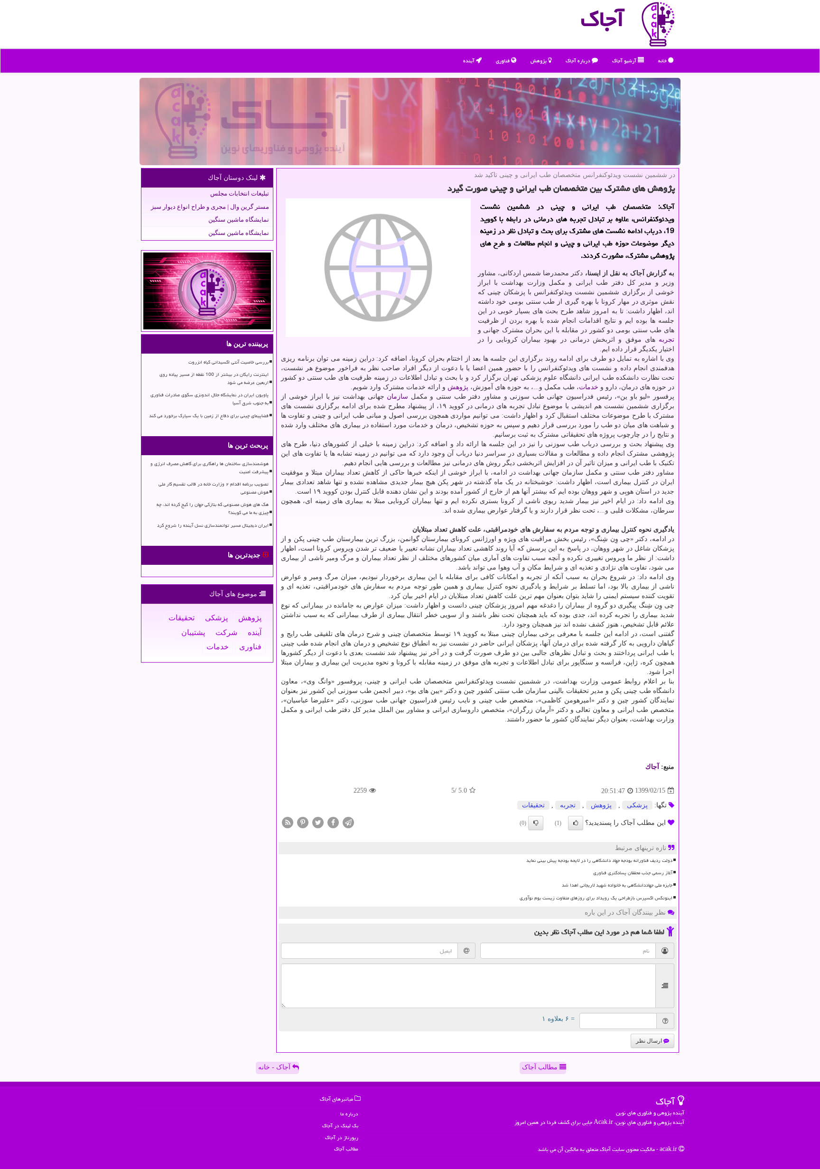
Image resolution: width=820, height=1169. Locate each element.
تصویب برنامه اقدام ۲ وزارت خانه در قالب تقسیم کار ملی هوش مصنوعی (213, 488)
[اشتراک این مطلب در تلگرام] (348, 821)
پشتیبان (193, 632)
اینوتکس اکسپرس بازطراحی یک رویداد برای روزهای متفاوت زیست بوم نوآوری (596, 898)
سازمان (397, 396)
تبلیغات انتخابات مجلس (239, 193)
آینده (469, 60)
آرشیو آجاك (625, 60)
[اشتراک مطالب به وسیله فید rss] (287, 821)
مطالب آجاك (346, 1149)
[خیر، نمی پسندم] (535, 823)
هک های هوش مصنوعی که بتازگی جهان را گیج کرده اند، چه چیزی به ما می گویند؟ (213, 508)
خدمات (588, 387)
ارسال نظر (649, 1041)
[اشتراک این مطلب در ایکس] (318, 821)
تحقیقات (533, 805)
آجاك (652, 766)
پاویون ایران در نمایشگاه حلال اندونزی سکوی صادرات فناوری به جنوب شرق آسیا (209, 399)
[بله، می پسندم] (575, 823)
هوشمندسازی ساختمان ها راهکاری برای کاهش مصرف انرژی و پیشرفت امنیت (209, 468)
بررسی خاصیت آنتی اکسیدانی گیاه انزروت (228, 362)
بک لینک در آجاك (340, 1126)
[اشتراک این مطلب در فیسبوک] (333, 821)
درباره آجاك (579, 60)
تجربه (666, 339)
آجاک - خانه (275, 1067)
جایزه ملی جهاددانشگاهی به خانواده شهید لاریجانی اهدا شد (617, 885)
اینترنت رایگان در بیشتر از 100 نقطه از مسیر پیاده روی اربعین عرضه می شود (214, 378)
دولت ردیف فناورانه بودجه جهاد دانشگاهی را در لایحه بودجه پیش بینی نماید (599, 860)
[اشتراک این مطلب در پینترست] (302, 821)
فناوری (503, 60)
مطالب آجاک (540, 1067)
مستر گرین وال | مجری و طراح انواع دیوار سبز (210, 206)
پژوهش (539, 60)
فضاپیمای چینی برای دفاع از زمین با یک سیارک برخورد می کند (209, 416)
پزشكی (637, 805)
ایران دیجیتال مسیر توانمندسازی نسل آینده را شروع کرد (213, 525)
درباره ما (349, 1114)
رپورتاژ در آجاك (341, 1137)
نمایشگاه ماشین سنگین (238, 219)
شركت (226, 632)
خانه (663, 60)
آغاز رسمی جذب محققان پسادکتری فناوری (632, 873)
